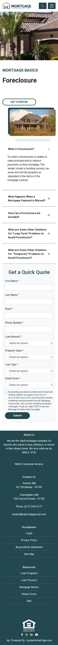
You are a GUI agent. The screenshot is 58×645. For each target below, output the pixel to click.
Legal (29, 533)
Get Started (19, 101)
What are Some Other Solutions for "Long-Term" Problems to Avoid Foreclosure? (27, 233)
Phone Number (14, 322)
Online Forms (29, 594)
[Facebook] (22, 634)
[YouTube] (36, 634)
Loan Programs (29, 573)
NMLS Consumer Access (29, 464)
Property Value (14, 350)
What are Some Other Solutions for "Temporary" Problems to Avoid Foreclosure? (27, 254)
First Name (12, 281)
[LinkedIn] (31, 634)
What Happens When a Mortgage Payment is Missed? (26, 198)
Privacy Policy (25, 398)
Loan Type (11, 364)
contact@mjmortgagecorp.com (29, 514)
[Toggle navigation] (52, 6)
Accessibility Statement (29, 547)
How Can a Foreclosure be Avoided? (24, 215)
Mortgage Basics (29, 587)
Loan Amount (13, 336)
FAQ (29, 601)
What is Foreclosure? (21, 149)
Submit (17, 415)
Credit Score (13, 378)
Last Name (12, 294)
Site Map (29, 554)
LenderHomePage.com (39, 640)
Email (9, 308)
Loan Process (29, 580)
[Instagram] (26, 634)
